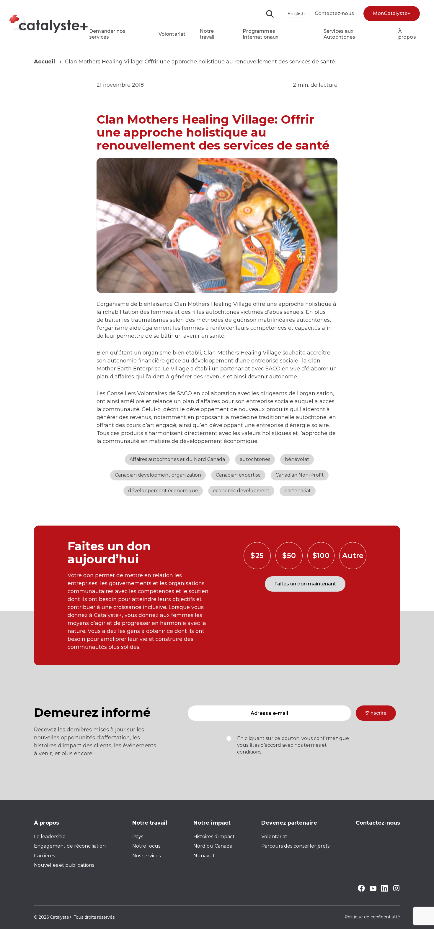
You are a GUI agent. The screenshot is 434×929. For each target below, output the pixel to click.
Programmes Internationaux (260, 34)
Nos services (146, 856)
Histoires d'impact (214, 836)
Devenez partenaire (289, 823)
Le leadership (50, 836)
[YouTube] (373, 889)
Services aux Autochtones (339, 34)
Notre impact (212, 823)
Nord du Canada (212, 846)
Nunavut (204, 856)
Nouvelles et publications (64, 865)
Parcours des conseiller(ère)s (295, 846)
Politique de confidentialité (372, 917)
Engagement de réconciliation (70, 846)
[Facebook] (361, 890)
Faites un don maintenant (305, 584)
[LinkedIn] (384, 890)
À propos (407, 34)
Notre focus (146, 846)
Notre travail (207, 34)
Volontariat (172, 34)
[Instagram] (396, 890)
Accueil (44, 61)
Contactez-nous (334, 13)
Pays (137, 836)
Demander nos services (107, 34)
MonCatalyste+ (391, 13)
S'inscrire (375, 713)
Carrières (44, 856)
